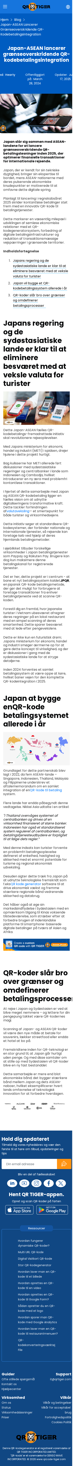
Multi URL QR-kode (31, 1252)
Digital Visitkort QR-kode (35, 1259)
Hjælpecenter (11, 1389)
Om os (6, 1403)
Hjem (4, 19)
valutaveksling (17, 511)
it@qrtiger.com (60, 1379)
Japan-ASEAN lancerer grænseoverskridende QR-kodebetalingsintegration (22, 29)
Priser (5, 1417)
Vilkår (65, 1397)
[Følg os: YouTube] (24, 1183)
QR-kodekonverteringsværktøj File (36, 1345)
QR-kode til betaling (46, 790)
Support (63, 1374)
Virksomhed (13, 1397)
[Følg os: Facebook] (49, 1183)
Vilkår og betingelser (57, 1403)
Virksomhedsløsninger (17, 1412)
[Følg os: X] (61, 1183)
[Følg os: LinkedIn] (12, 1183)
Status (6, 1408)
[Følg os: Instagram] (36, 1183)
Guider (8, 1374)
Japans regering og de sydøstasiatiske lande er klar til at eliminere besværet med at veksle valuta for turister (40, 268)
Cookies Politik (61, 1422)
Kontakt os (9, 1384)
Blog (17, 19)
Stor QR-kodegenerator (34, 1265)
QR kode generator (26, 884)
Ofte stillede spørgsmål (18, 1379)
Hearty (10, 75)
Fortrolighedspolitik (58, 1417)
